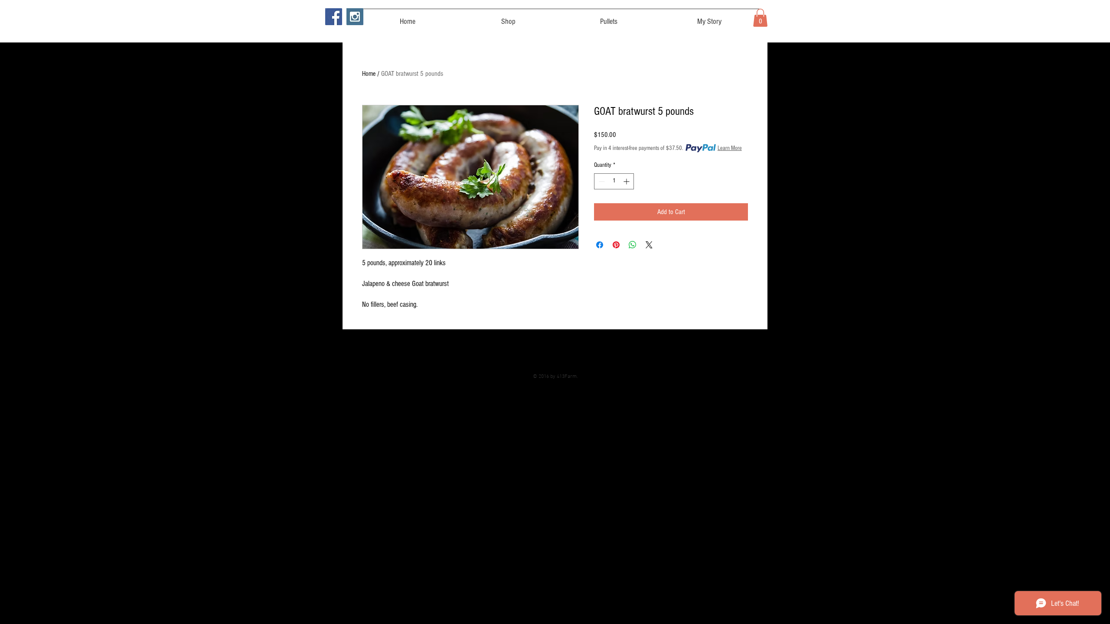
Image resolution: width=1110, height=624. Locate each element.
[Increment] (627, 181)
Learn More (730, 148)
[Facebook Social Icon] (333, 16)
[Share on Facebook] (599, 245)
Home (368, 74)
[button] (760, 18)
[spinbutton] (614, 181)
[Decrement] (600, 181)
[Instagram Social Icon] (354, 16)
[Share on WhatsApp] (632, 245)
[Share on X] (649, 245)
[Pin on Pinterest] (616, 245)
